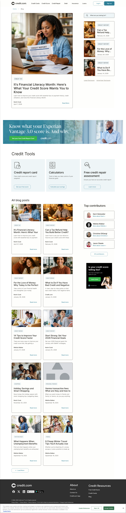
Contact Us (73, 492)
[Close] (123, 508)
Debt (66, 3)
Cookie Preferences (84, 508)
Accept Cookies (108, 508)
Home (15, 9)
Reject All (96, 508)
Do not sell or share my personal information (48, 502)
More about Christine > (100, 236)
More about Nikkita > (100, 226)
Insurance (75, 3)
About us (73, 489)
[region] (63, 508)
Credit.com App (75, 496)
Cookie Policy (7, 511)
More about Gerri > (99, 216)
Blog (90, 497)
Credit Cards (35, 3)
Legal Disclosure (89, 80)
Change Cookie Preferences (66, 502)
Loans (84, 3)
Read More (65, 103)
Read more (33, 249)
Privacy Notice (23, 502)
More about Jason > (99, 245)
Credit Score (46, 3)
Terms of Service (32, 502)
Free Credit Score (94, 490)
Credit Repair (56, 3)
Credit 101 (18, 79)
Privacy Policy (15, 502)
